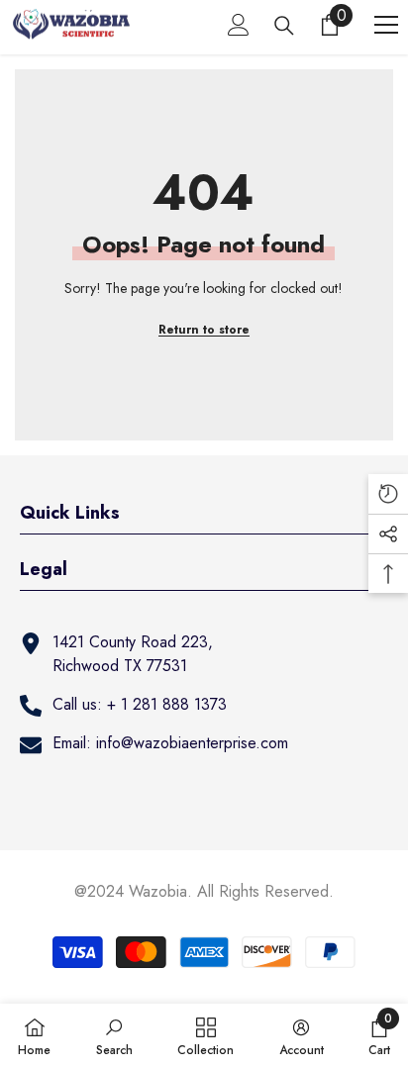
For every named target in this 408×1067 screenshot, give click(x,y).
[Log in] (239, 25)
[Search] (284, 26)
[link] (114, 1035)
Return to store (204, 330)
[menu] (386, 25)
